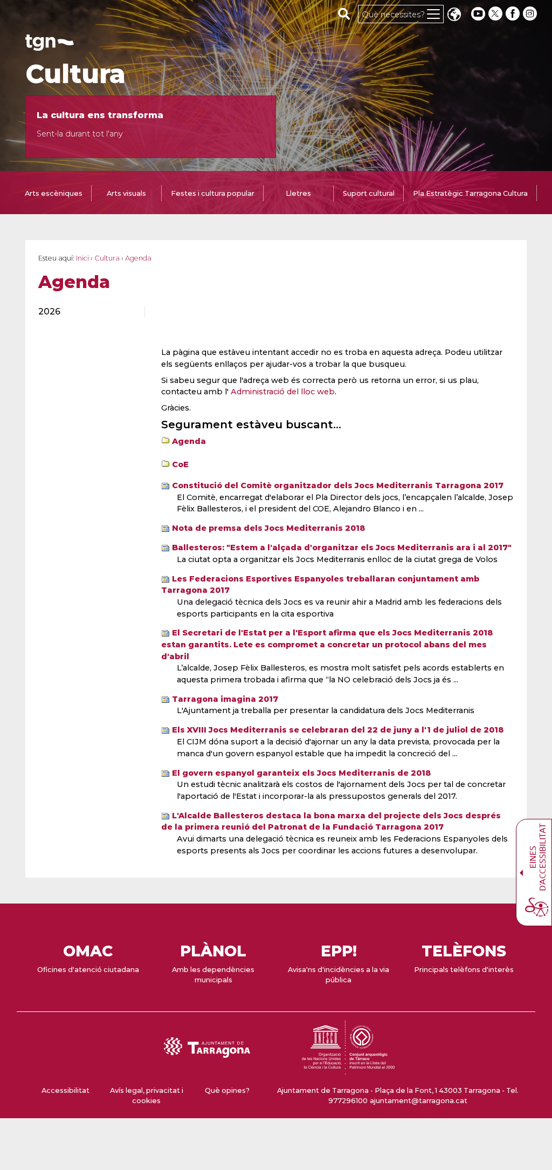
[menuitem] (85, 312)
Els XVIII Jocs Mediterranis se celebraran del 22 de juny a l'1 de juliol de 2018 (337, 730)
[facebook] (513, 13)
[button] (454, 15)
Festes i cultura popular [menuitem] (212, 193)
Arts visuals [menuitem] (126, 193)
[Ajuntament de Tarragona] (49, 45)
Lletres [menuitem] (298, 193)
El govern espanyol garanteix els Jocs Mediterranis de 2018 (301, 773)
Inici (82, 258)
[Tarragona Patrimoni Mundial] (348, 1069)
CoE (180, 464)
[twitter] (496, 13)
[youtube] (478, 13)
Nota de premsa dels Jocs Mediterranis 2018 (268, 528)
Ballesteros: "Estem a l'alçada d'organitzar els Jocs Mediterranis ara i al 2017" (342, 547)
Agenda (189, 441)
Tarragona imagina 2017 (225, 699)
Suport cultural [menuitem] (369, 193)
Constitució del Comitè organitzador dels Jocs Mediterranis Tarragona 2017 (337, 485)
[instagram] (531, 13)
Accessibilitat (65, 1090)
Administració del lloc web (283, 391)
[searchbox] (344, 13)
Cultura (75, 74)
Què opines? (227, 1090)
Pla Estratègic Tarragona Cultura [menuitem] (470, 193)
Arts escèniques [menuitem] (53, 193)
